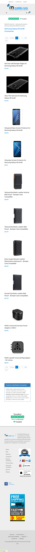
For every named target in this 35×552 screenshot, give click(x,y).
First (7, 38)
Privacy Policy (9, 463)
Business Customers (8, 459)
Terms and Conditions (8, 466)
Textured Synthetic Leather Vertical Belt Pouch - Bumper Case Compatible (16, 195)
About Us (11, 1)
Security (8, 469)
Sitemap (8, 472)
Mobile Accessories (9, 24)
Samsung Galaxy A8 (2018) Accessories (14, 25)
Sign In (25, 1)
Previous (12, 38)
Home (7, 449)
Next (25, 38)
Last (6, 40)
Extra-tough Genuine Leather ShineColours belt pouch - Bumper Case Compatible (16, 261)
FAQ (7, 452)
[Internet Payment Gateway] (25, 465)
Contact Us (18, 1)
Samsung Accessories (21, 24)
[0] (28, 12)
